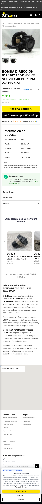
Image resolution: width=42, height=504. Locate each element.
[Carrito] (39, 15)
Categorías (23, 1)
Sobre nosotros (8, 448)
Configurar (21, 495)
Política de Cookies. (21, 487)
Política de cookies (29, 417)
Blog (29, 1)
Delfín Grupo (7, 445)
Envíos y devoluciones (10, 417)
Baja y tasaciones (37, 1)
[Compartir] (38, 90)
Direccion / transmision (31, 23)
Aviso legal (26, 421)
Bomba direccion (9, 26)
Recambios (3, 1)
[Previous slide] (5, 242)
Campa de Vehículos (13, 1)
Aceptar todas (21, 491)
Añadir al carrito (19, 108)
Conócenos (4, 4)
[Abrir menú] (30, 14)
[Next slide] (37, 242)
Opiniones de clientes (10, 431)
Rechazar (21, 499)
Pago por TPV (7, 434)
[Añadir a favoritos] (34, 90)
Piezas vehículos (14, 23)
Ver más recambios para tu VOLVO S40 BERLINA (21, 275)
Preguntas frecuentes (10, 421)
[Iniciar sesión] (35, 15)
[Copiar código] (31, 90)
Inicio (4, 23)
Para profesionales (14, 4)
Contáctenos (27, 424)
